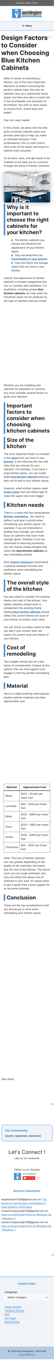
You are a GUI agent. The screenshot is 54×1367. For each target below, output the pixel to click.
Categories (11, 1292)
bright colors (12, 492)
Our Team (10, 1318)
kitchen (8, 461)
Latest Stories (12, 1306)
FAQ (6, 1314)
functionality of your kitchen (29, 259)
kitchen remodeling (16, 516)
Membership (11, 1322)
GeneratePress (27, 1354)
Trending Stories (14, 1310)
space (15, 457)
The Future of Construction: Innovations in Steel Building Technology (24, 1203)
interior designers (21, 562)
